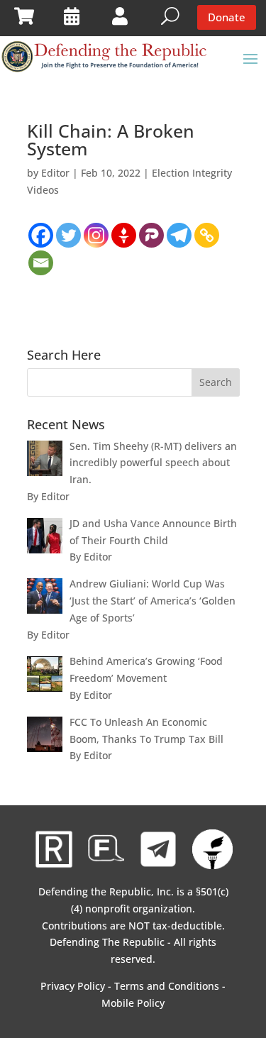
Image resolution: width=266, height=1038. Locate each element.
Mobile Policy (133, 1003)
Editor (55, 173)
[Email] (40, 262)
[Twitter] (68, 235)
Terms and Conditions (166, 986)
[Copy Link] (206, 235)
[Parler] (151, 235)
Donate (226, 17)
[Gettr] (123, 235)
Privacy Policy (72, 986)
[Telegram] (179, 235)
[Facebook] (40, 235)
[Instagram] (96, 235)
